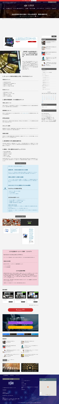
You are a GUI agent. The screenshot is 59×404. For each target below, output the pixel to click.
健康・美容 (44, 87)
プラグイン (50, 116)
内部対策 (48, 117)
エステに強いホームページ (46, 77)
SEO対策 (23, 382)
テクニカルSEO (45, 116)
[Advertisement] (29, 26)
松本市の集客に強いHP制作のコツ (10, 341)
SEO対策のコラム (44, 70)
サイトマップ (17, 375)
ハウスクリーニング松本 (31, 299)
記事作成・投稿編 (48, 121)
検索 (54, 36)
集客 (52, 121)
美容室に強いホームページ (46, 82)
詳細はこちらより (33, 0)
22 (53, 98)
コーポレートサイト (25, 113)
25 (44, 99)
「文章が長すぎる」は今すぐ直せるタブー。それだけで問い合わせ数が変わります (12, 350)
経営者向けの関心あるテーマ (45, 85)
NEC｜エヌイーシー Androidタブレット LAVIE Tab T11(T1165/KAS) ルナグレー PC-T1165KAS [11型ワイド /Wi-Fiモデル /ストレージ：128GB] (14, 230)
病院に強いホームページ (46, 80)
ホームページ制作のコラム (11, 359)
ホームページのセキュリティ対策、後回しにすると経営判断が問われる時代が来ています (31, 355)
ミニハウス (5, 299)
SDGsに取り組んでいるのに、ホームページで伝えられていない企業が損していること (31, 350)
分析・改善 (52, 117)
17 (42, 98)
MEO (42, 113)
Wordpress (46, 113)
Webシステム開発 (24, 383)
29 (53, 99)
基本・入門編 (52, 118)
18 (44, 98)
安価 (49, 119)
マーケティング (44, 117)
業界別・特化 (43, 121)
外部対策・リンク (45, 119)
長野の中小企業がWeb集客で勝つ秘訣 (11, 345)
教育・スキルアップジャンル (46, 89)
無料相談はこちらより (53, 2)
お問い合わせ (12, 375)
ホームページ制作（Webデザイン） (26, 380)
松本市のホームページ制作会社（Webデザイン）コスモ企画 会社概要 (30, 387)
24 (42, 99)
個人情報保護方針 (5, 375)
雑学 (8, 360)
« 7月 (42, 101)
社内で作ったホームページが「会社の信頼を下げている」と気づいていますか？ (51, 58)
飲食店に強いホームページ (46, 84)
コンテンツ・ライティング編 (46, 114)
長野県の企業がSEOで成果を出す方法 (29, 341)
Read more (10, 301)
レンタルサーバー (24, 385)
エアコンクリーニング (19, 299)
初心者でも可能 (46, 118)
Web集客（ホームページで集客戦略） (47, 72)
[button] (33, 305)
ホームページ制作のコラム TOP (20, 163)
